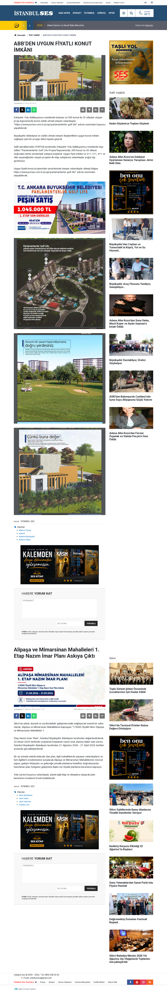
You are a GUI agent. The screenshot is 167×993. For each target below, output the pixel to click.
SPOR (112, 13)
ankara (22, 533)
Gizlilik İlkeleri (99, 982)
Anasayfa (21, 35)
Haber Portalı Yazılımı (27, 989)
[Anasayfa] (35, 3)
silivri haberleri (25, 801)
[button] (89, 109)
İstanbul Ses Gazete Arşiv (93, 3)
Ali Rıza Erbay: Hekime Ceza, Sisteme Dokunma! (69, 25)
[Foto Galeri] (151, 2)
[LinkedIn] (28, 109)
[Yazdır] (83, 109)
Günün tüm (144, 25)
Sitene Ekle (112, 982)
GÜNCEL (101, 13)
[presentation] (23, 25)
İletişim (52, 982)
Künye (108, 3)
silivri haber (24, 798)
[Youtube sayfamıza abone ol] (137, 982)
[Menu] (123, 13)
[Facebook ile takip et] (130, 982)
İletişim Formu (119, 3)
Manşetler (44, 3)
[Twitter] (22, 109)
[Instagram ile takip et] (143, 982)
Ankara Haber (25, 539)
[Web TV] (145, 2)
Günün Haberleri (57, 3)
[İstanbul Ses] (33, 13)
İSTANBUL (89, 13)
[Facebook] (16, 109)
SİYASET (77, 13)
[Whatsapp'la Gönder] (34, 109)
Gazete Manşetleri (73, 3)
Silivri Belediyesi (25, 795)
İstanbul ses (24, 805)
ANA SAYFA (64, 13)
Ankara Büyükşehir (27, 536)
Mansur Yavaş (25, 530)
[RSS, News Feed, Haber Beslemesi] (150, 982)
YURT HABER (34, 35)
